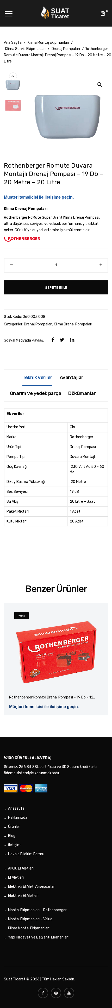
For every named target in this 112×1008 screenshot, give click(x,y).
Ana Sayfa (13, 42)
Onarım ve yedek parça (35, 393)
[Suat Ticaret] (56, 13)
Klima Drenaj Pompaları (73, 324)
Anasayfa (16, 808)
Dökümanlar (82, 393)
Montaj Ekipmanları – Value (30, 919)
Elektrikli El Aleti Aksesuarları (31, 886)
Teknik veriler (37, 377)
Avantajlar (71, 377)
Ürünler (14, 826)
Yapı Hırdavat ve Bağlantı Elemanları (38, 937)
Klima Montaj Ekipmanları (48, 42)
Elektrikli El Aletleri (23, 895)
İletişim (14, 845)
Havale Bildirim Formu (26, 854)
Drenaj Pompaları (66, 49)
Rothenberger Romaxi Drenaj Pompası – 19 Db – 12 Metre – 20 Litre (51, 697)
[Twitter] (62, 340)
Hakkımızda (17, 817)
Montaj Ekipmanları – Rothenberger (37, 910)
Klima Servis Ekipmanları (25, 49)
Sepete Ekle (56, 287)
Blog (11, 836)
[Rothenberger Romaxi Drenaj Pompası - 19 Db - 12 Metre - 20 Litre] (56, 650)
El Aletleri (16, 877)
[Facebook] (52, 340)
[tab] (37, 378)
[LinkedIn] (72, 340)
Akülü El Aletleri (21, 868)
